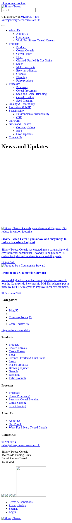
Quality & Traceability (22, 103)
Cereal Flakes (24, 53)
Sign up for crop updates (15, 330)
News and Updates (20, 124)
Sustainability (17, 110)
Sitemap (13, 508)
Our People (23, 37)
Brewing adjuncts (26, 70)
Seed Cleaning (24, 100)
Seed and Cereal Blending (31, 93)
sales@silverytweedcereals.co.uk (20, 20)
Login (12, 512)
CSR (19, 117)
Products (14, 43)
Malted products (25, 67)
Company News (25, 127)
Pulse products (24, 80)
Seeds (19, 63)
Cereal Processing (26, 90)
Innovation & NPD (20, 107)
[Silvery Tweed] (11, 6)
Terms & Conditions (20, 501)
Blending (21, 77)
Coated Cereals (25, 50)
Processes (14, 83)
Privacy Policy (17, 505)
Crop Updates (24, 134)
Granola (21, 73)
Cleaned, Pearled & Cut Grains (34, 60)
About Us (14, 30)
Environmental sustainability (32, 114)
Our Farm (14, 120)
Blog (19, 130)
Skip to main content (13, 3)
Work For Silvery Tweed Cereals (35, 40)
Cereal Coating (25, 97)
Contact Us (15, 137)
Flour (19, 57)
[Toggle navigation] (2, 25)
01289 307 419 (30, 16)
